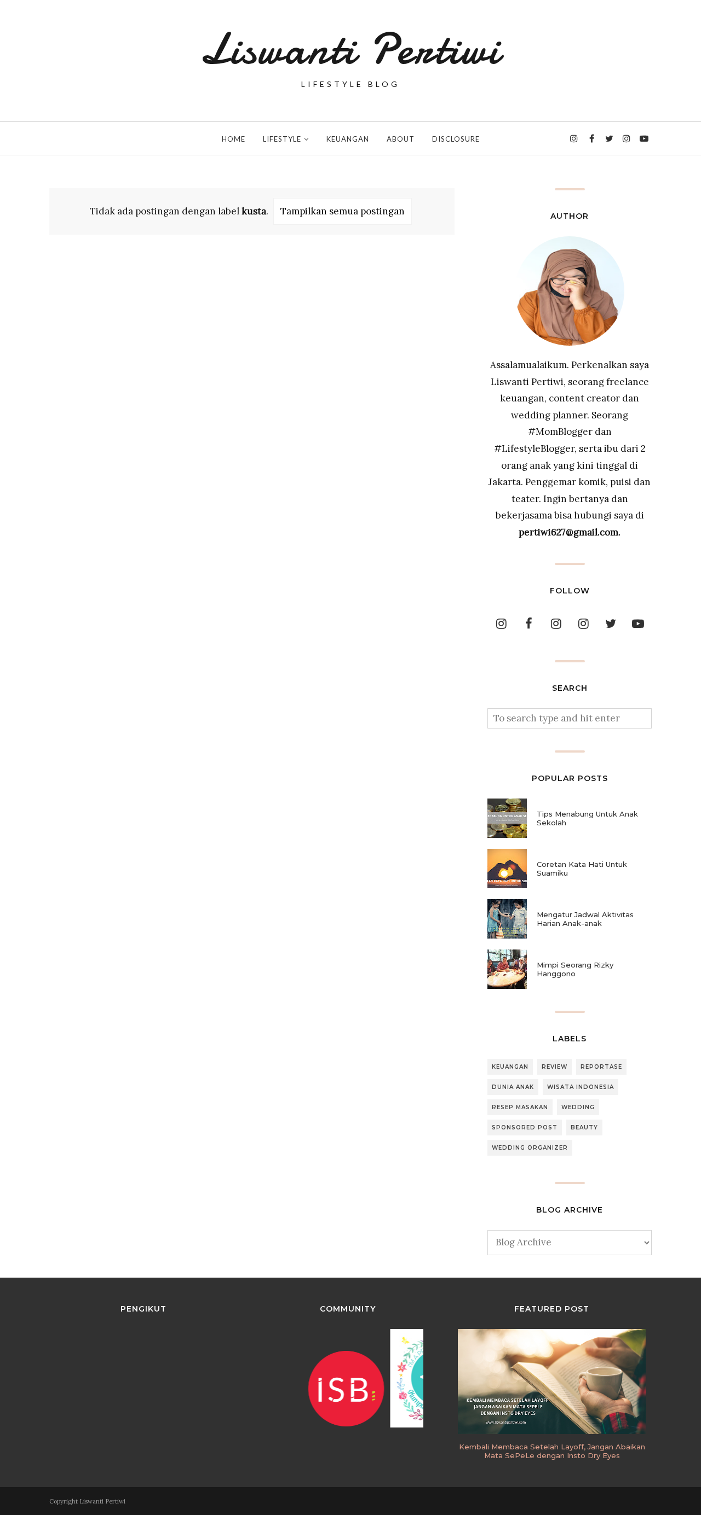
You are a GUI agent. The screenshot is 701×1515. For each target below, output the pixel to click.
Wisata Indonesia (580, 1087)
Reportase (601, 1066)
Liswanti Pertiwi (350, 49)
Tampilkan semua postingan (342, 211)
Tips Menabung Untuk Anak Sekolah (587, 818)
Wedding (578, 1107)
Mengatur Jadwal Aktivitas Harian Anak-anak (585, 919)
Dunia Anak (513, 1087)
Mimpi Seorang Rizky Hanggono (575, 969)
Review (554, 1066)
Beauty (584, 1127)
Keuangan (510, 1066)
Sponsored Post (525, 1127)
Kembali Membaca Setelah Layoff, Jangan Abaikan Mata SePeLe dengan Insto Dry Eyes (552, 1451)
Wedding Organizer (530, 1147)
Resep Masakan (520, 1107)
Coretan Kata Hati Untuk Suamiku (582, 868)
